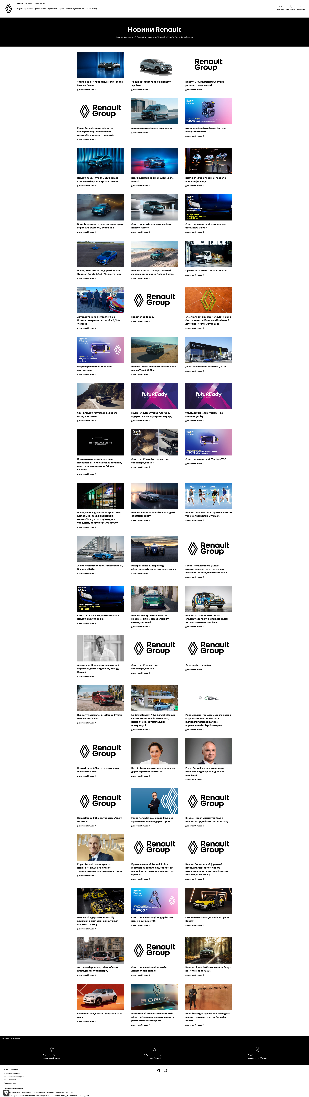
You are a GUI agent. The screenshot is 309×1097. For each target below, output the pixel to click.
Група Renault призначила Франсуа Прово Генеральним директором (152, 819)
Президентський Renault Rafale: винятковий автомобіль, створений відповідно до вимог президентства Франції (152, 869)
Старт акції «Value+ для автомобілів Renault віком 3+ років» (98, 617)
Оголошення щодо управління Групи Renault (207, 919)
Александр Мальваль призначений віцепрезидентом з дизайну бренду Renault (98, 668)
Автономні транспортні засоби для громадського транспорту (97, 969)
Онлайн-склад (91, 9)
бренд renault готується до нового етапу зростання (97, 414)
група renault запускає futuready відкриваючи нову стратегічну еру (151, 414)
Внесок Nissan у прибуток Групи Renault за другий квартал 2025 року (206, 819)
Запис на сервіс (10, 1080)
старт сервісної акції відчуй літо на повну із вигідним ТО (205, 129)
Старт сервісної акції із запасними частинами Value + (205, 226)
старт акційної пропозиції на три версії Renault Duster (100, 83)
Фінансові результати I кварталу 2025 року (99, 1015)
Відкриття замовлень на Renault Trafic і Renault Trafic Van (100, 716)
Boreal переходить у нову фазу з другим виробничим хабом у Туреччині (100, 226)
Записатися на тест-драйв (14, 1077)
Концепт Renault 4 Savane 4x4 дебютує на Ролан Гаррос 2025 (208, 969)
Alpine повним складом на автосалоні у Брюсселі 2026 (100, 567)
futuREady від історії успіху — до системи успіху (204, 414)
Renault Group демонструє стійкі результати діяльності (204, 83)
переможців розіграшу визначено (151, 127)
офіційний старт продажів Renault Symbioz (151, 83)
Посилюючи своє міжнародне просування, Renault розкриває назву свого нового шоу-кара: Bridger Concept (99, 464)
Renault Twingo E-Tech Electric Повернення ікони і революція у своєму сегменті (150, 619)
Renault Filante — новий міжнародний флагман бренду (153, 514)
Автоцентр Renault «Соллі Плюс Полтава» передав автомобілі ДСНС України (98, 320)
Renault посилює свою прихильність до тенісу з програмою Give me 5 (208, 514)
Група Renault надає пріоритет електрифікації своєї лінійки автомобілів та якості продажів (95, 131)
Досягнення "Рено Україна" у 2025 (205, 366)
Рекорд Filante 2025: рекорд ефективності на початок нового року (153, 567)
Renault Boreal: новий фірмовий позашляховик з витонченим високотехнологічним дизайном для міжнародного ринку (206, 869)
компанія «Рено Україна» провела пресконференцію (205, 179)
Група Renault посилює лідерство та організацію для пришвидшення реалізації (206, 771)
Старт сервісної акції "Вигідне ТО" (205, 459)
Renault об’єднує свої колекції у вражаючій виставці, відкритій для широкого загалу (97, 921)
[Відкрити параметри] (6, 1093)
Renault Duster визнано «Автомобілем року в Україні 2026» (153, 368)
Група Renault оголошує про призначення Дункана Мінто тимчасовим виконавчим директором (99, 867)
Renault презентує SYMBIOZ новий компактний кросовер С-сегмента (97, 179)
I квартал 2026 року (142, 316)
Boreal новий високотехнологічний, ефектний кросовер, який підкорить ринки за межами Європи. (152, 1017)
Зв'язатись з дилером (12, 1073)
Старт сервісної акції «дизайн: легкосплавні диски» (149, 969)
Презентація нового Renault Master (206, 270)
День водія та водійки (198, 665)
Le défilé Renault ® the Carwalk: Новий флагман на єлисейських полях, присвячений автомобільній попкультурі (153, 720)
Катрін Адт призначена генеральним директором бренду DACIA (153, 770)
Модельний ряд (10, 1083)
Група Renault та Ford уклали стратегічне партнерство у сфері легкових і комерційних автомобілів (206, 569)
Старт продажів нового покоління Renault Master (151, 226)
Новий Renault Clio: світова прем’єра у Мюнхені (99, 819)
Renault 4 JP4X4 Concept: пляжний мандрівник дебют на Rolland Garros (152, 272)
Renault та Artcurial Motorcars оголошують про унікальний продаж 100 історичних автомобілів (206, 619)
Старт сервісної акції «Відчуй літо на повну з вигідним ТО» (152, 919)
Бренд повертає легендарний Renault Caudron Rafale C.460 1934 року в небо (99, 272)
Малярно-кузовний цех (75, 9)
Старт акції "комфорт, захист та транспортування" (150, 461)
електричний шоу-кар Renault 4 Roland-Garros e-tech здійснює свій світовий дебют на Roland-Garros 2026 (208, 320)
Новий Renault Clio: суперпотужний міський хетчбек (98, 770)
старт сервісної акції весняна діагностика (94, 368)
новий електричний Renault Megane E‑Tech (152, 179)
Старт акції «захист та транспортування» (144, 667)
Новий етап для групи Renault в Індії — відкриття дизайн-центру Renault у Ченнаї (207, 1017)
